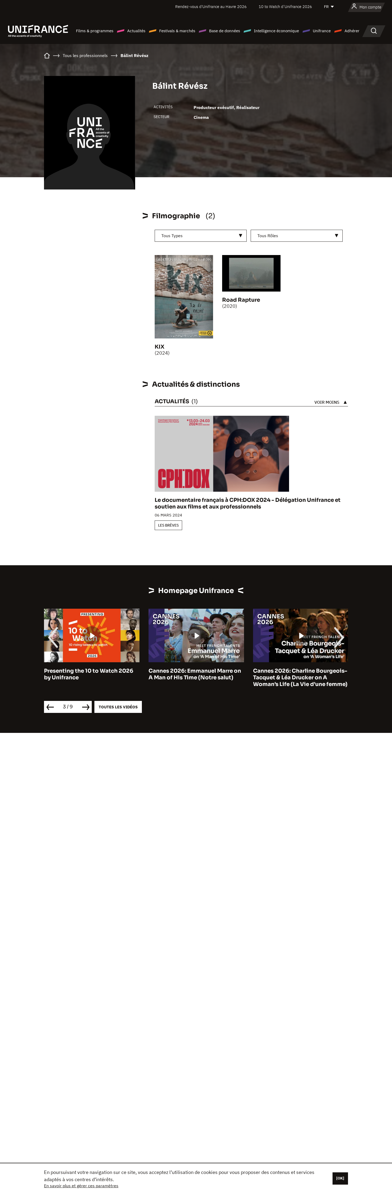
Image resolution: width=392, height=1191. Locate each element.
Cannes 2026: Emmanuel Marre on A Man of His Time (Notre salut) (195, 674)
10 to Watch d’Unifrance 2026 (285, 6)
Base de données (224, 30)
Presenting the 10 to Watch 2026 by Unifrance (88, 674)
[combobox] (201, 236)
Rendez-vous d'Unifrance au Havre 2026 (211, 6)
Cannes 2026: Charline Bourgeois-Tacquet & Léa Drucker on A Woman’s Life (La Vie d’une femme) (300, 678)
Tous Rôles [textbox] (267, 235)
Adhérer (352, 30)
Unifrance (322, 30)
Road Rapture (241, 300)
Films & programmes (94, 30)
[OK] (340, 1178)
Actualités (136, 30)
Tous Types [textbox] (172, 235)
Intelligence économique (276, 30)
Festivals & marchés (177, 30)
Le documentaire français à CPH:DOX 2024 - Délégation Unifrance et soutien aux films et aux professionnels (248, 503)
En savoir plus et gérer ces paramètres (81, 1185)
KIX (159, 347)
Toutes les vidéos (118, 706)
